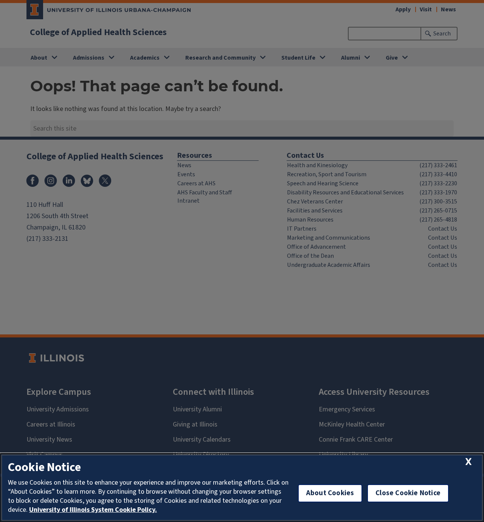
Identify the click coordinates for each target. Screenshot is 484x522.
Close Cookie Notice (408, 493)
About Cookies (330, 493)
